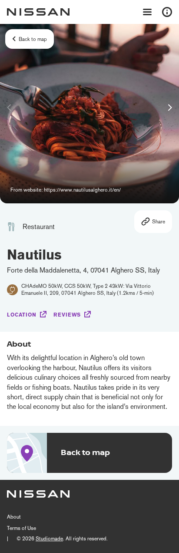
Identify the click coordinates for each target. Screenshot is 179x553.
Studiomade (49, 538)
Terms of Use (21, 528)
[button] (170, 107)
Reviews (67, 314)
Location (21, 314)
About (14, 516)
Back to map (33, 39)
